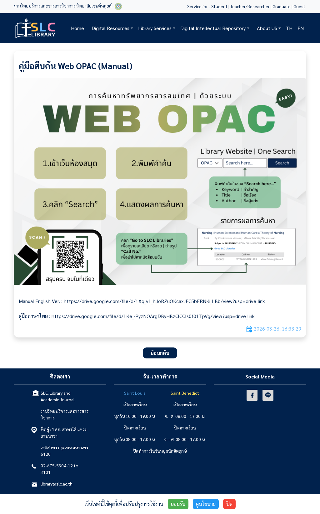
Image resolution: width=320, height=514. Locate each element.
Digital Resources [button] (110, 28)
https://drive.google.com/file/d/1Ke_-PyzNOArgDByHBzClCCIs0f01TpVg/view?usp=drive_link (153, 316)
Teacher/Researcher (250, 6)
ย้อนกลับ (160, 353)
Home (77, 28)
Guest (299, 6)
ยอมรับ (178, 504)
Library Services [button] (155, 28)
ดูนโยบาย (206, 504)
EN (301, 28)
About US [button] (267, 28)
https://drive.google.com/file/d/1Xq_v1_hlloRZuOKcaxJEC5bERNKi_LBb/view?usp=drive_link (164, 301)
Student (219, 6)
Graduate (281, 6)
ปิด (229, 504)
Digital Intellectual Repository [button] (213, 28)
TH (289, 28)
